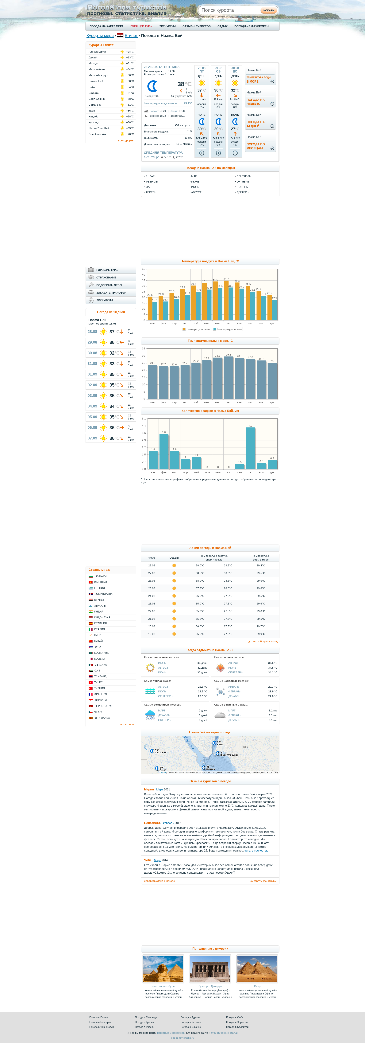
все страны (127, 724)
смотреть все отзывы (263, 880)
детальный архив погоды (263, 641)
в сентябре (151, 157)
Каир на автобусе (163, 986)
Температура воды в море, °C (210, 340)
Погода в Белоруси (237, 1026)
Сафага (94, 92)
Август (163, 667)
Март (161, 710)
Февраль (234, 691)
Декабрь (234, 696)
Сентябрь (235, 672)
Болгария (101, 576)
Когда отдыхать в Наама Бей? (210, 650)
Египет (131, 35)
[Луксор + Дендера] (210, 982)
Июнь (162, 672)
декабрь (242, 192)
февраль (152, 181)
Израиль (100, 605)
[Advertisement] (210, 50)
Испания (100, 623)
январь (151, 176)
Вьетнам (100, 582)
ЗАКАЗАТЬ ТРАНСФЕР (111, 292)
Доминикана (103, 593)
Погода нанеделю (256, 101)
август (196, 192)
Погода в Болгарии (100, 1022)
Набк (92, 87)
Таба (92, 110)
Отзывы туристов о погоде (210, 781)
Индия (98, 611)
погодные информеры (171, 1032)
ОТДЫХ (222, 26)
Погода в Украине (191, 1026)
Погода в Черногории (101, 1026)
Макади (94, 63)
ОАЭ (97, 670)
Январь (233, 686)
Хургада (94, 122)
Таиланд (100, 676)
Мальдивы (102, 652)
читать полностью (256, 850)
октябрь (243, 181)
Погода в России (144, 1026)
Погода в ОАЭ (234, 1017)
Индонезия (102, 617)
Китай (98, 641)
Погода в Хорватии (237, 1022)
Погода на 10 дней (111, 312)
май (194, 176)
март (149, 186)
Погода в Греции (144, 1022)
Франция (100, 694)
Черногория (103, 706)
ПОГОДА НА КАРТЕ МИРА (107, 26)
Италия (99, 629)
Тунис (98, 682)
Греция (99, 588)
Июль (162, 662)
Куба (97, 647)
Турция (99, 688)
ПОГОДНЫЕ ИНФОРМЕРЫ (251, 26)
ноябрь (242, 186)
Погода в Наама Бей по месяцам (210, 168)
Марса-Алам (97, 69)
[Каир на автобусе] (163, 982)
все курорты (126, 140)
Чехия (98, 711)
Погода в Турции (190, 1017)
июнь (195, 181)
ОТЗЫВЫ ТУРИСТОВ (196, 26)
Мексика (100, 664)
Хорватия (101, 700)
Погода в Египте (98, 1017)
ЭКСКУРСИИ (167, 26)
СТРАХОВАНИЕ (106, 277)
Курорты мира (100, 35)
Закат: (174, 111)
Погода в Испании (191, 1022)
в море (259, 79)
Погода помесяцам (256, 146)
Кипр (97, 635)
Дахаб (93, 57)
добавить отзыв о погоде (159, 880)
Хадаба (93, 116)
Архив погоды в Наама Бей (210, 547)
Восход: (154, 111)
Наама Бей (96, 81)
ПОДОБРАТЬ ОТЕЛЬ (109, 285)
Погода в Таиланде (146, 1017)
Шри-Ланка (102, 717)
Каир (257, 986)
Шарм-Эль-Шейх (100, 128)
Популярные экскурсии (210, 948)
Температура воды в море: (161, 103)
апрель (151, 192)
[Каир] (257, 982)
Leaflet (162, 772)
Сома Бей (95, 104)
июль (195, 186)
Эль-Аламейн (97, 134)
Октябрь (164, 720)
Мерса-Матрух (98, 75)
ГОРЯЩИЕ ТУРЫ (141, 26)
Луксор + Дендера (210, 986)
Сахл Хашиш (97, 98)
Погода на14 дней (256, 124)
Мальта (99, 658)
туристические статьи (224, 1032)
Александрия (97, 51)
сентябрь (244, 176)
